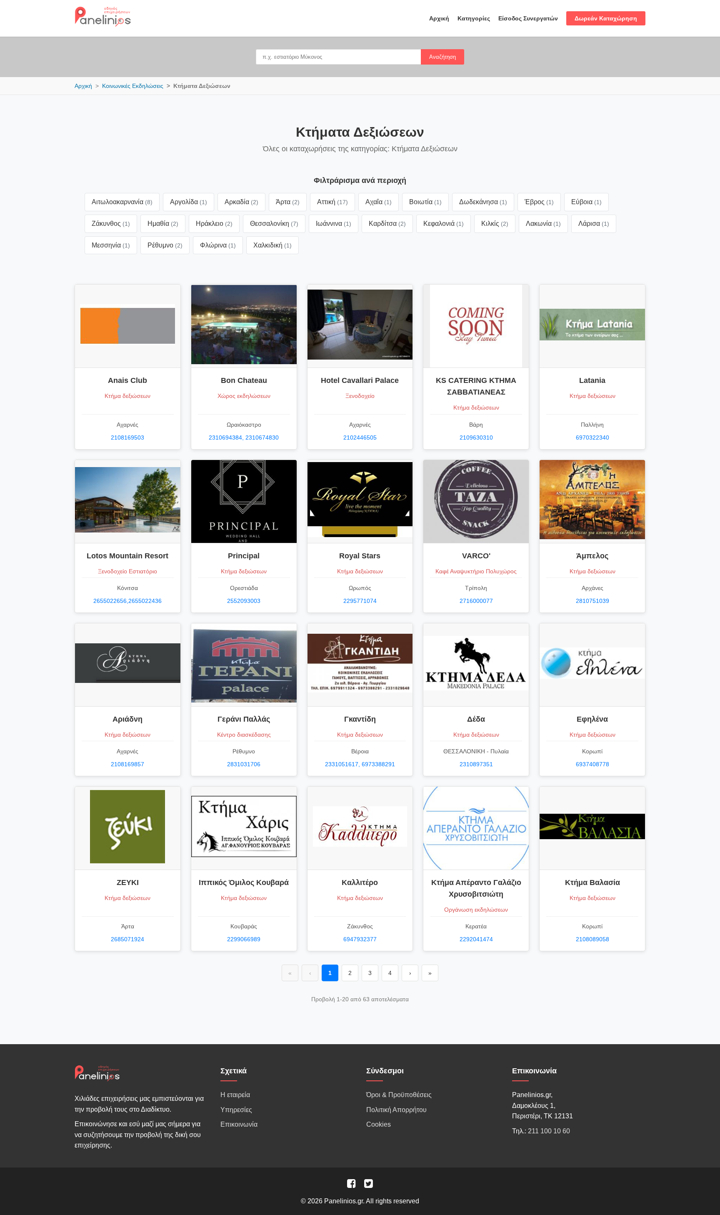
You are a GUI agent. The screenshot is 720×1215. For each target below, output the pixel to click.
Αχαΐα (378, 201)
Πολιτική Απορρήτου (396, 1109)
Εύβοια (586, 201)
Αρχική (439, 18)
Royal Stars (359, 556)
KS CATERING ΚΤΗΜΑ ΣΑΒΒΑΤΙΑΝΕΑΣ (476, 386)
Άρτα (288, 201)
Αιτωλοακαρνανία (122, 201)
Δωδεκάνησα (483, 201)
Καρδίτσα (387, 223)
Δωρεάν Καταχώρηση (606, 18)
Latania (592, 380)
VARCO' (476, 556)
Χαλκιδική (272, 245)
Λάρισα (593, 223)
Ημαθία (163, 223)
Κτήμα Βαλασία (592, 882)
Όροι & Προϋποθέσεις (399, 1094)
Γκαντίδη (360, 719)
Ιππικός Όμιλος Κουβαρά (244, 882)
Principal (244, 556)
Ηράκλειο (214, 223)
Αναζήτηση (442, 57)
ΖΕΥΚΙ (128, 882)
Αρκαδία (241, 201)
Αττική (332, 201)
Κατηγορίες (474, 18)
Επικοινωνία (239, 1124)
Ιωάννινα (333, 223)
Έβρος (539, 201)
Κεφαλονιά (443, 223)
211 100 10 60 (549, 1131)
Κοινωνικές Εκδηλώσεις (132, 85)
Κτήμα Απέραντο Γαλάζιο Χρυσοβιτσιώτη (476, 888)
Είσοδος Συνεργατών (528, 18)
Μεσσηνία (111, 245)
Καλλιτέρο (360, 882)
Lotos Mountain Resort (127, 556)
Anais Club (127, 380)
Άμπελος (592, 556)
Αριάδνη (127, 719)
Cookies (378, 1124)
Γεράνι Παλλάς (244, 719)
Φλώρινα (218, 245)
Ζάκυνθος (111, 223)
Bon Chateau (244, 380)
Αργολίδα (188, 201)
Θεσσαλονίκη (274, 223)
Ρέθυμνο (165, 245)
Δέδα (476, 719)
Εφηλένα (592, 719)
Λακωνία (543, 223)
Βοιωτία (425, 201)
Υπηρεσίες (236, 1109)
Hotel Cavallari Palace (360, 380)
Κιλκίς (494, 223)
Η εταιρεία (235, 1094)
